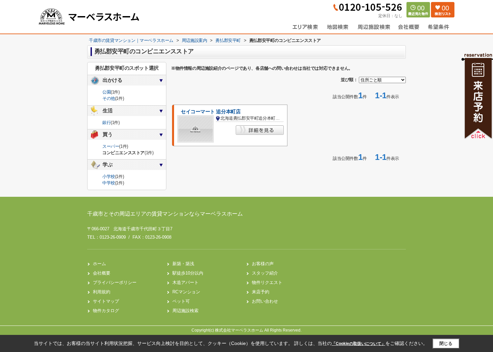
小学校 (108, 176)
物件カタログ (106, 310)
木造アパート (185, 282)
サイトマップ (106, 301)
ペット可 (181, 301)
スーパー (110, 146)
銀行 (106, 122)
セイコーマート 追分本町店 (210, 111)
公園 (106, 92)
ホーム (99, 263)
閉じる (445, 343)
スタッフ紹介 (265, 273)
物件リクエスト (267, 282)
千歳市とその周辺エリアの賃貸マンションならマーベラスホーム (165, 214)
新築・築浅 (183, 263)
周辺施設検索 (185, 310)
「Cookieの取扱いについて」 (358, 343)
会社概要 (101, 273)
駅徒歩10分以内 (187, 273)
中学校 (108, 182)
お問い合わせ (265, 301)
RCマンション (186, 291)
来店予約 (260, 291)
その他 (108, 98)
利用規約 (101, 291)
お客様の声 (263, 263)
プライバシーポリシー (114, 282)
